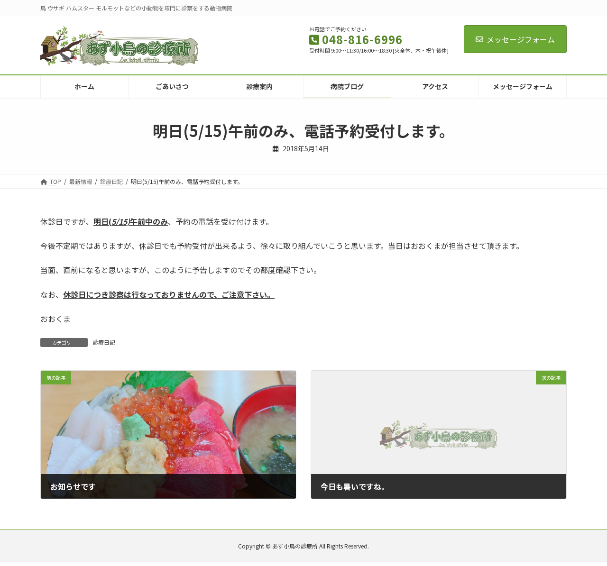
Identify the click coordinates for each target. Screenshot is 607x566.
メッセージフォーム (521, 39)
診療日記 (103, 342)
